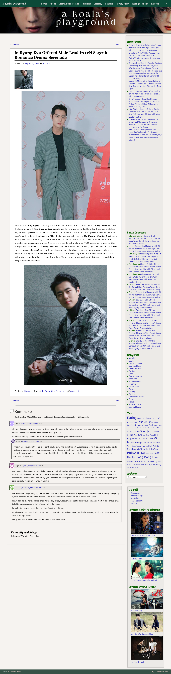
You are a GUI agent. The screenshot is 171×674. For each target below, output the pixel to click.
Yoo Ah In (132, 464)
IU (149, 422)
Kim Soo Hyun (143, 431)
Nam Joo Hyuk (147, 446)
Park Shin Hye (136, 452)
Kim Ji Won (151, 428)
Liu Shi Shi (148, 443)
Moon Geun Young (134, 446)
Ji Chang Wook (147, 425)
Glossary (98, 3)
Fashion (132, 371)
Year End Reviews (135, 407)
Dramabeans (135, 493)
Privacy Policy (122, 3)
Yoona (137, 465)
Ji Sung (156, 425)
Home (44, 3)
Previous (14, 44)
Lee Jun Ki (142, 438)
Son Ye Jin (139, 461)
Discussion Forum (135, 363)
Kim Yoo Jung (136, 435)
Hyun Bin (142, 422)
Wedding (153, 461)
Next (119, 44)
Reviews (155, 3)
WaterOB (134, 503)
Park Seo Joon (152, 449)
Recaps (131, 399)
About (53, 3)
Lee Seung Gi (137, 442)
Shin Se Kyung (149, 453)
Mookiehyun (135, 498)
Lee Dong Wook (148, 435)
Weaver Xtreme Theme (161, 671)
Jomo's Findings (137, 496)
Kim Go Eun (143, 428)
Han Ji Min (134, 422)
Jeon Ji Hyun (136, 425)
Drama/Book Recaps (69, 3)
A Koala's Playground (14, 3)
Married (157, 442)
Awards (132, 358)
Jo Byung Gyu (48, 391)
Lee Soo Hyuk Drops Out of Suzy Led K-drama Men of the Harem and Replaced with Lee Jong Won (144, 93)
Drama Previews (135, 369)
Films (131, 374)
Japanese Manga (135, 381)
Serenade (60, 391)
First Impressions (135, 376)
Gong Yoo (152, 418)
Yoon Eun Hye (146, 464)
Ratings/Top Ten (140, 3)
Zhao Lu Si (134, 467)
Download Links (135, 366)
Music (131, 389)
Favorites (86, 3)
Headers (109, 3)
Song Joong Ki (145, 457)
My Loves (132, 394)
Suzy (146, 461)
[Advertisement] (146, 187)
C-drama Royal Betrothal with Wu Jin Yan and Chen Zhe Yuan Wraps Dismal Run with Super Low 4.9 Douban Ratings (145, 47)
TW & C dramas (135, 404)
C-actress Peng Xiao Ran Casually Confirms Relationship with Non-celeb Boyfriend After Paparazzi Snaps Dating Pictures (145, 65)
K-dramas (28, 391)
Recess (131, 402)
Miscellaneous (134, 387)
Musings (132, 392)
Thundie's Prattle (137, 501)
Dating (132, 418)
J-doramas (133, 379)
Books (131, 361)
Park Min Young (139, 449)
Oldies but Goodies (136, 397)
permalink (74, 391)
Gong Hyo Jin (142, 418)
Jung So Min (135, 428)
